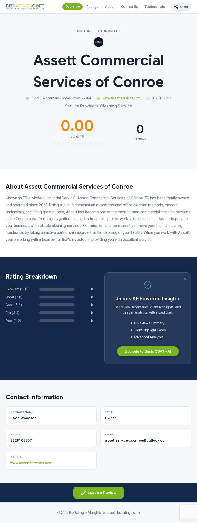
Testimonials (155, 7)
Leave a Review (102, 492)
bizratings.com (128, 513)
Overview (72, 7)
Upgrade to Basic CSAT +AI (148, 351)
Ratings (92, 7)
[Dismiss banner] (184, 278)
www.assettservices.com (122, 98)
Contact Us (129, 7)
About (109, 7)
